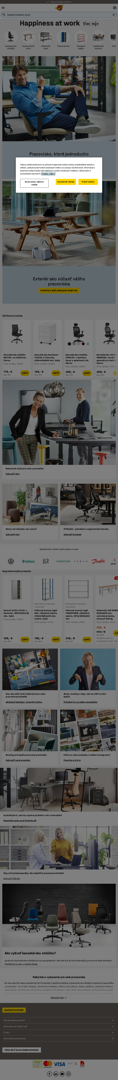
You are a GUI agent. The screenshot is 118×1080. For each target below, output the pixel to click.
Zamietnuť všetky (65, 182)
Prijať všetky (88, 182)
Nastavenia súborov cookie (34, 183)
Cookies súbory (48, 174)
